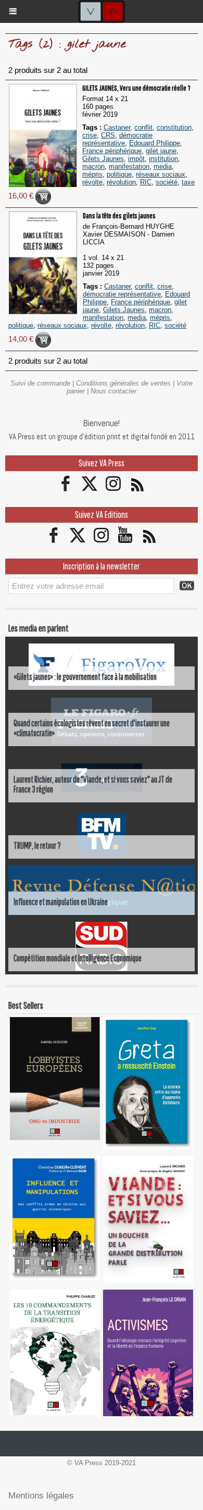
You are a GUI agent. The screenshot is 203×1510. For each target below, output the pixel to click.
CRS (108, 135)
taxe (188, 182)
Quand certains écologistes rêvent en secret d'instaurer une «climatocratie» (92, 728)
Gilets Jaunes (103, 159)
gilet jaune (161, 151)
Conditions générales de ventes (123, 383)
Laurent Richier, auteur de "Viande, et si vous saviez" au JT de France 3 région (93, 784)
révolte (92, 182)
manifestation (129, 166)
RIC (145, 182)
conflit (143, 127)
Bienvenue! (101, 423)
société (166, 182)
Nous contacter (113, 391)
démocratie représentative (117, 139)
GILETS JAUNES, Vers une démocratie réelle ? (136, 87)
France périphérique (112, 151)
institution (163, 159)
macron (93, 166)
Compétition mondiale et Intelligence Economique (78, 958)
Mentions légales (41, 1496)
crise (89, 135)
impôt (136, 159)
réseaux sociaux (160, 174)
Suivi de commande (40, 383)
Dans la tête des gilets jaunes (119, 215)
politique (119, 174)
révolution (121, 182)
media (163, 166)
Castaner (117, 127)
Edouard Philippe (154, 143)
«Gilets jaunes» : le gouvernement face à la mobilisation (85, 677)
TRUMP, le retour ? (37, 845)
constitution (174, 127)
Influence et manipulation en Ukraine (61, 902)
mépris (92, 174)
